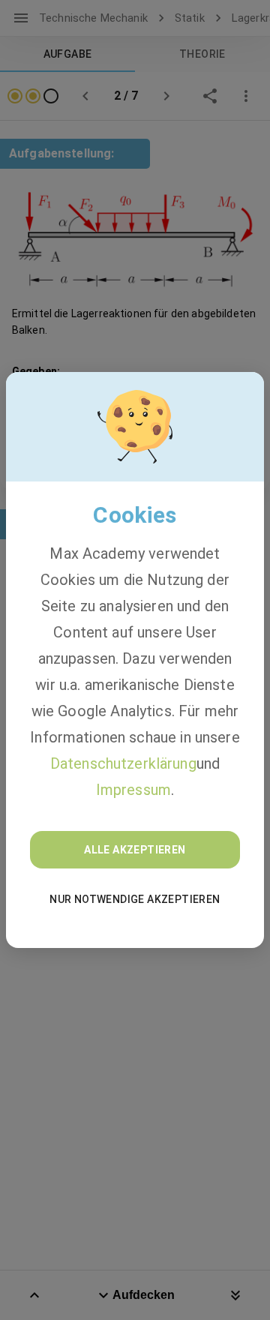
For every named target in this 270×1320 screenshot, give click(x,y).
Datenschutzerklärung (123, 763)
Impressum (133, 790)
